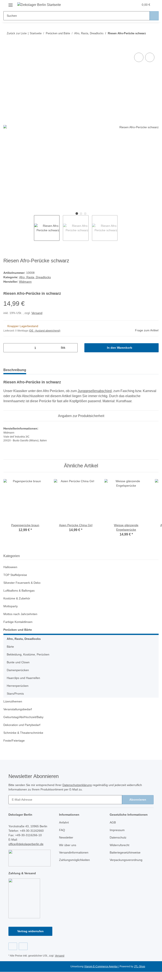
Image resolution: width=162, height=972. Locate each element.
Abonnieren (137, 799)
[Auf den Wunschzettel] (149, 57)
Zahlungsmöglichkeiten (74, 860)
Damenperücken (18, 670)
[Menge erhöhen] (72, 347)
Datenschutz (118, 837)
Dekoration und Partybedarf (21, 725)
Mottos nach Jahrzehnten (20, 614)
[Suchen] (154, 15)
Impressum (117, 830)
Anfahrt (64, 822)
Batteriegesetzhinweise (125, 852)
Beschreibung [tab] (14, 370)
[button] (119, 4)
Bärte (10, 646)
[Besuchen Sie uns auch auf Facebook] (12, 946)
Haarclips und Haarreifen (23, 678)
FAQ (62, 830)
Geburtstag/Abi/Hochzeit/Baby (23, 717)
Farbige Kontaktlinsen (17, 622)
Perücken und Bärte (17, 629)
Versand (36, 313)
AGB (113, 822)
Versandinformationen (73, 852)
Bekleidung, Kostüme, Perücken (28, 654)
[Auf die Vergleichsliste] (138, 57)
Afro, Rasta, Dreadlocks (35, 277)
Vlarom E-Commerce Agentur (101, 966)
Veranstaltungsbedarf (17, 709)
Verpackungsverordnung (126, 860)
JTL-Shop (139, 966)
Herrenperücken (17, 685)
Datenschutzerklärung (77, 785)
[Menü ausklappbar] (10, 3)
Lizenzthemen (12, 701)
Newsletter (66, 837)
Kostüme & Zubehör (16, 598)
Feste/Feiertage (14, 740)
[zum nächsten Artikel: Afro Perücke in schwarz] (154, 33)
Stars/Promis (15, 693)
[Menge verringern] (8, 347)
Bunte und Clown (18, 662)
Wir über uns (67, 845)
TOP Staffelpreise (15, 575)
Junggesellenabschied (95, 391)
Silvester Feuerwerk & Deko (21, 582)
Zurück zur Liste (17, 33)
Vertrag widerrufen (30, 931)
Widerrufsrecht (119, 845)
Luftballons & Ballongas (19, 590)
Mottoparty (10, 606)
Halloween (10, 567)
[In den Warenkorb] (6, 47)
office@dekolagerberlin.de (25, 844)
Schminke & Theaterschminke (23, 732)
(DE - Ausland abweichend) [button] (44, 330)
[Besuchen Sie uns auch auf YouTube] (23, 946)
